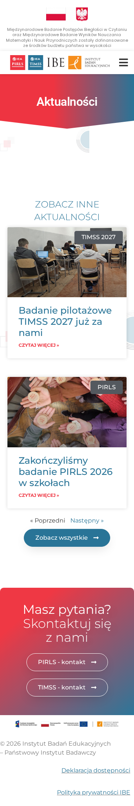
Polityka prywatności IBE (93, 792)
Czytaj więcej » (39, 345)
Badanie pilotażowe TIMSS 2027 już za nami (65, 321)
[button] (123, 62)
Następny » (87, 520)
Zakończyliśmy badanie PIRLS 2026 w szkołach (65, 471)
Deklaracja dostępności (95, 770)
